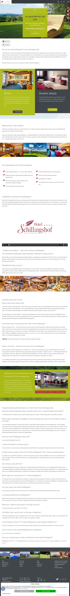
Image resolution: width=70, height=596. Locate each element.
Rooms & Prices (5, 564)
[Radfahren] (25, 555)
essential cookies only (24, 591)
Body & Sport (39, 564)
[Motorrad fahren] (35, 555)
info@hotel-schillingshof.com (25, 581)
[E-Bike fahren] (55, 555)
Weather (21, 564)
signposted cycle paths (34, 333)
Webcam (21, 566)
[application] (35, 227)
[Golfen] (45, 555)
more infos (35, 33)
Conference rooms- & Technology (61, 561)
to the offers (18, 112)
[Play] (4, 245)
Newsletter (39, 566)
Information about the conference (45, 392)
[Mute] (63, 245)
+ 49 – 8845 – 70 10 (25, 578)
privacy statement (24, 588)
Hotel (3, 561)
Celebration (22, 562)
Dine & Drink (22, 561)
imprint (57, 594)
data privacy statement (63, 594)
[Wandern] (5, 555)
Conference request (59, 392)
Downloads (4, 566)
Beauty (38, 562)
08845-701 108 (13, 541)
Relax (38, 561)
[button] (35, 227)
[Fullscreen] (66, 245)
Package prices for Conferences (61, 562)
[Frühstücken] (65, 555)
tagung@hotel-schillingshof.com (41, 541)
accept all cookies (46, 591)
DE (64, 1)
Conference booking (58, 567)
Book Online (53, 110)
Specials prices (5, 562)
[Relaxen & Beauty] (15, 555)
